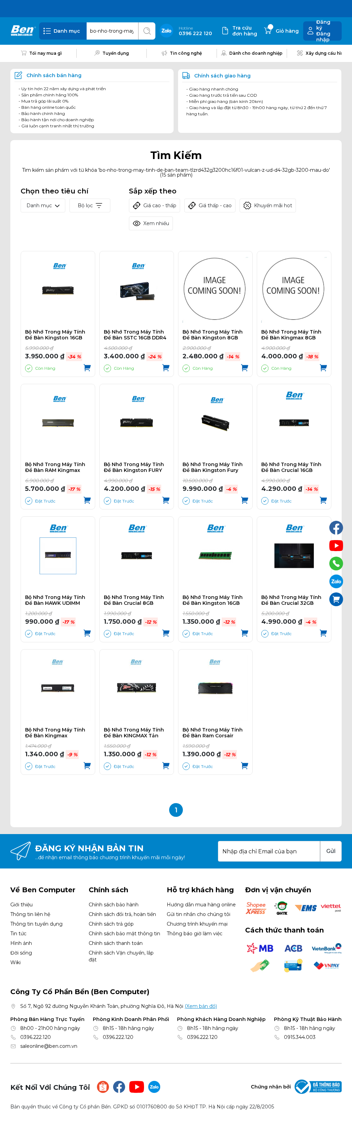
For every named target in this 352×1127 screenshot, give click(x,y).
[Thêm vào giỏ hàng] (87, 368)
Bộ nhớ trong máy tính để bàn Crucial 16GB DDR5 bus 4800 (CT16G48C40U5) (291, 467)
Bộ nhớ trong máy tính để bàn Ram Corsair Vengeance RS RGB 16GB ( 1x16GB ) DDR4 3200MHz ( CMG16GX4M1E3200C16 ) (215, 733)
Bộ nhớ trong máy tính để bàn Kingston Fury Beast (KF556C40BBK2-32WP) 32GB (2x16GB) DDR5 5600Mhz (213, 467)
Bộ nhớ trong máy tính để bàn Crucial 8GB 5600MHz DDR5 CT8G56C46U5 (134, 600)
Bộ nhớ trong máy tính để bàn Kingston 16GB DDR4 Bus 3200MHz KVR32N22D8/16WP (213, 600)
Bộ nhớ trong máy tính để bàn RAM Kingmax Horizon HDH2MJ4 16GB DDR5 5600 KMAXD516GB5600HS (55, 467)
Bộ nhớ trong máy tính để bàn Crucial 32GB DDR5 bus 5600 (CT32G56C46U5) (291, 600)
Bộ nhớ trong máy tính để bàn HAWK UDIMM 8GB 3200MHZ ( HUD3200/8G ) (55, 600)
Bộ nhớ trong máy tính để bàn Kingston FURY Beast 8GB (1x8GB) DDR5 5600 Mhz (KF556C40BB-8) (135, 467)
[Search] (146, 31)
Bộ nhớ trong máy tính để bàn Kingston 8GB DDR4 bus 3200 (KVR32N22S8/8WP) (213, 335)
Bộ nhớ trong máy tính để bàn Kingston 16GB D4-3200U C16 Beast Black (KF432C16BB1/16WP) (55, 335)
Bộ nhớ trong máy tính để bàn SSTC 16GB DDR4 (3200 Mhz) (135, 335)
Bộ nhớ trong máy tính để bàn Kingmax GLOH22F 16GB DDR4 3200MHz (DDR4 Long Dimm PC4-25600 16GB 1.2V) (55, 733)
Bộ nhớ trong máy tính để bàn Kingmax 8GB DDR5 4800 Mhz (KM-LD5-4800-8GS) (294, 335)
